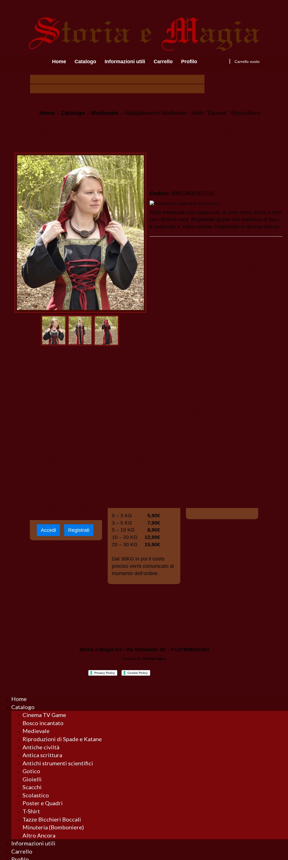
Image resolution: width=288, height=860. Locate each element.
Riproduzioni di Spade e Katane (62, 739)
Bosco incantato (43, 723)
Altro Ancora (38, 835)
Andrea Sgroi (154, 659)
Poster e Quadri (42, 803)
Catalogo (73, 113)
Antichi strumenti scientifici (57, 763)
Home (47, 113)
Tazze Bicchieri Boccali (51, 819)
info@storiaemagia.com (126, 409)
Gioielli (32, 779)
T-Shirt (31, 811)
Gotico (31, 771)
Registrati (78, 530)
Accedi (48, 530)
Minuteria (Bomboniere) (53, 827)
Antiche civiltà (40, 747)
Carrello (21, 851)
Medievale (104, 113)
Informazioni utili (33, 843)
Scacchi (32, 787)
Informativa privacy (177, 674)
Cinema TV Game (44, 714)
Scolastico (35, 795)
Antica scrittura (42, 755)
